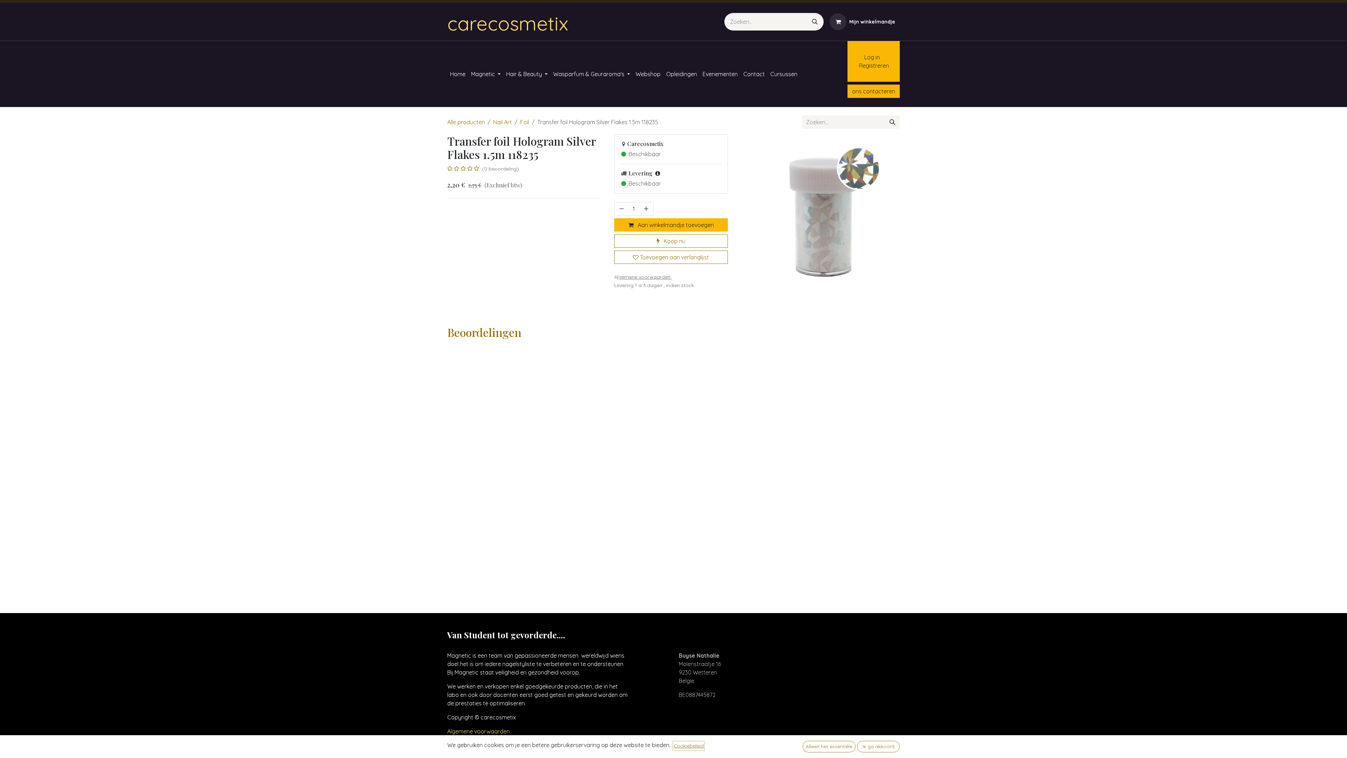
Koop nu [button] (673, 241)
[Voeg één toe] (647, 208)
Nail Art (502, 122)
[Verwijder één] (621, 208)
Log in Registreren (870, 61)
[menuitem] (457, 74)
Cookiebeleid (689, 746)
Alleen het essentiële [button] (829, 746)
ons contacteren (873, 91)
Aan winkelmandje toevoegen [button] (675, 224)
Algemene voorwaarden (478, 731)
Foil (524, 122)
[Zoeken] (815, 22)
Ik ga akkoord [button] (878, 746)
